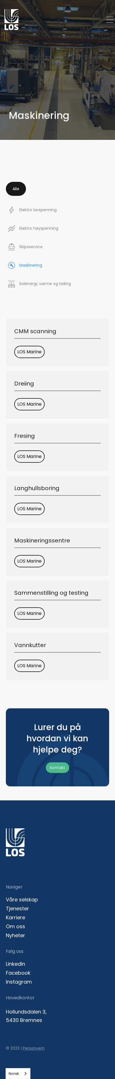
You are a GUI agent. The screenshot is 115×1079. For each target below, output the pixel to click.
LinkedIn (15, 964)
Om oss (15, 926)
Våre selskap (22, 899)
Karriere (15, 917)
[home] (10, 20)
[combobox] (18, 1073)
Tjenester (17, 908)
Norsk (14, 1073)
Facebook (18, 973)
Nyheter (15, 935)
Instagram (19, 982)
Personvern (34, 1048)
